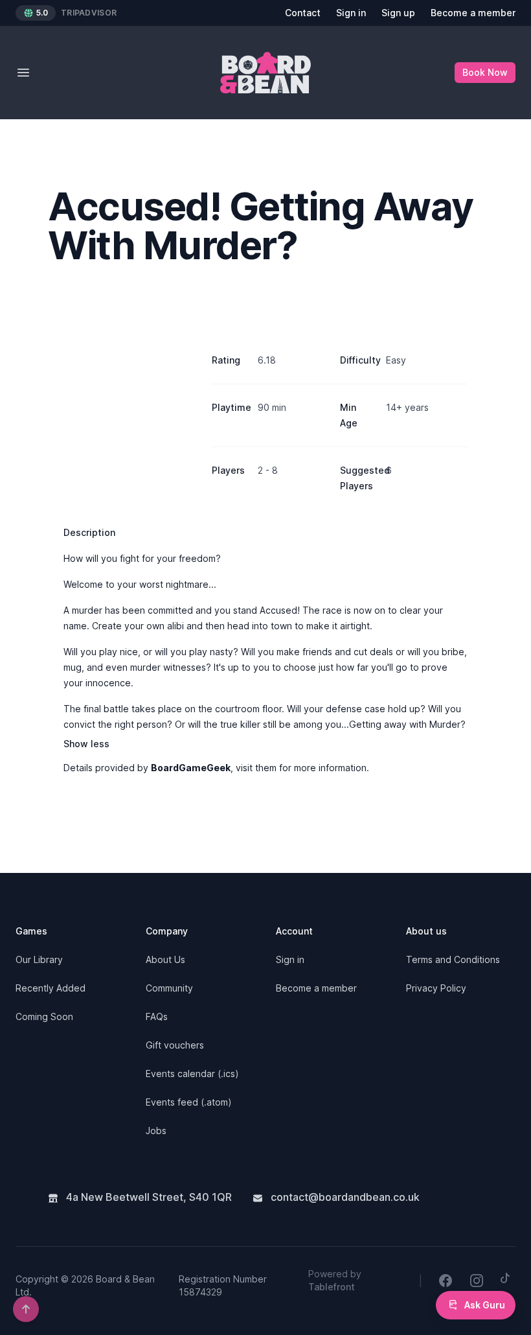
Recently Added (50, 987)
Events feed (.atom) (189, 1102)
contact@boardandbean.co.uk (344, 1196)
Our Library (39, 959)
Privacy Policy (436, 987)
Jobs (156, 1130)
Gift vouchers (175, 1045)
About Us (165, 959)
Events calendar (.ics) (192, 1073)
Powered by (334, 1280)
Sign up (398, 12)
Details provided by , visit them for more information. (216, 767)
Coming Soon (44, 1016)
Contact (303, 12)
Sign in (351, 12)
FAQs (157, 1016)
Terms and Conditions (453, 959)
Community (169, 987)
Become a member (473, 12)
